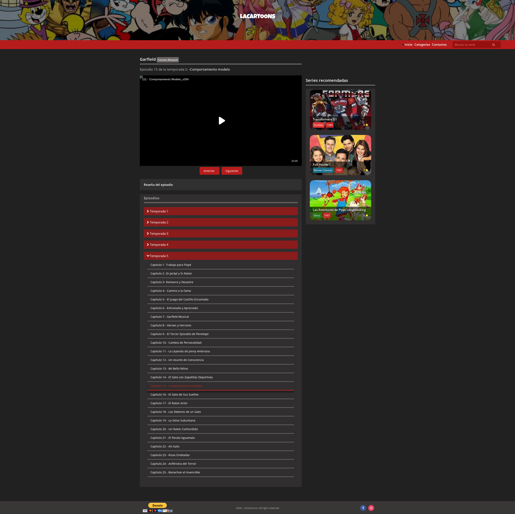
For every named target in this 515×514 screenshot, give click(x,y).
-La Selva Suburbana (172, 420)
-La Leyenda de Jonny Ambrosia (180, 351)
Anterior (209, 171)
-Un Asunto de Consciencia (177, 360)
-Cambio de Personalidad (176, 342)
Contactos (439, 44)
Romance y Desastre (171, 282)
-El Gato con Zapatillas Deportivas (181, 377)
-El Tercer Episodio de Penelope (179, 334)
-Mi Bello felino (169, 368)
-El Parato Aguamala (172, 438)
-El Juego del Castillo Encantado (179, 299)
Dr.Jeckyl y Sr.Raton (171, 273)
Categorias (422, 44)
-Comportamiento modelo (176, 386)
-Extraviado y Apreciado (174, 308)
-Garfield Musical (169, 317)
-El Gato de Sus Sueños (174, 394)
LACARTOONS (257, 17)
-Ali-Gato (164, 446)
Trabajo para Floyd (170, 265)
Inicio (408, 44)
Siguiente (232, 171)
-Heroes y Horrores (170, 325)
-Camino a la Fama (170, 291)
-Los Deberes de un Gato (175, 412)
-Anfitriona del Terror (173, 464)
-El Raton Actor (168, 403)
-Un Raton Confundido (174, 429)
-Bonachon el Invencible (175, 472)
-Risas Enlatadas (170, 455)
